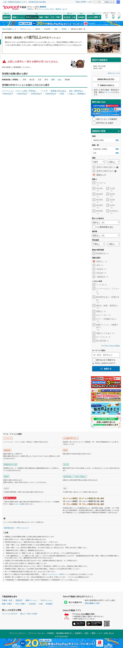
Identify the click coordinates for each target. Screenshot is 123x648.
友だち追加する (75, 602)
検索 (118, 2)
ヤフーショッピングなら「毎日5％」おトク (52, 9)
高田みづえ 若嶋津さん (110, 2)
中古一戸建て (56, 17)
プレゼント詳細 (18, 504)
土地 (73, 17)
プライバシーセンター (36, 633)
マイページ (108, 92)
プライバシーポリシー (17, 633)
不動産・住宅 (7, 600)
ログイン (30, 9)
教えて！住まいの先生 (29, 613)
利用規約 (50, 633)
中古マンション (32, 17)
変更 (117, 140)
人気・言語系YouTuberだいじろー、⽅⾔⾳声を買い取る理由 (24, 2)
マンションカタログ (9, 613)
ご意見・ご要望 (89, 633)
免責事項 (78, 633)
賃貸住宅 (6, 17)
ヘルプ (89, 2)
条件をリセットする (114, 73)
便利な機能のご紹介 (92, 603)
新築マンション (18, 17)
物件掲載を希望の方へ (64, 633)
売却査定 (81, 17)
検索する (108, 368)
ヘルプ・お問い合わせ (105, 633)
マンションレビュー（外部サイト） (56, 574)
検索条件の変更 (99, 131)
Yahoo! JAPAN (81, 2)
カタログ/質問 (92, 17)
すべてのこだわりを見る (110, 346)
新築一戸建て (44, 17)
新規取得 (43, 7)
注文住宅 (67, 17)
